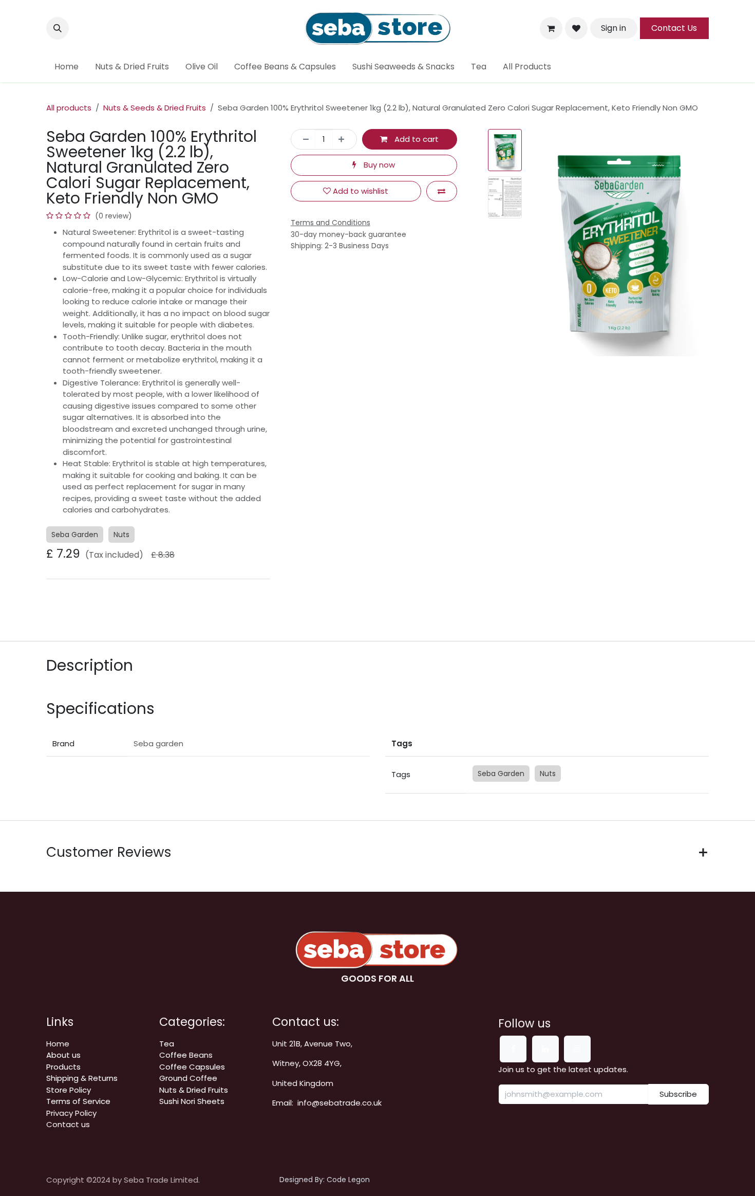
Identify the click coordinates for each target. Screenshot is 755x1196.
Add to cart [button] (415, 139)
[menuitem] (66, 67)
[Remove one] (303, 140)
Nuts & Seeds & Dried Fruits (154, 107)
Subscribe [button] (678, 1094)
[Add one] (344, 140)
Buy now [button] (378, 164)
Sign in (613, 28)
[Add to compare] (441, 191)
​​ (82, 1078)
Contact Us (674, 28)
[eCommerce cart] (551, 28)
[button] (57, 28)
